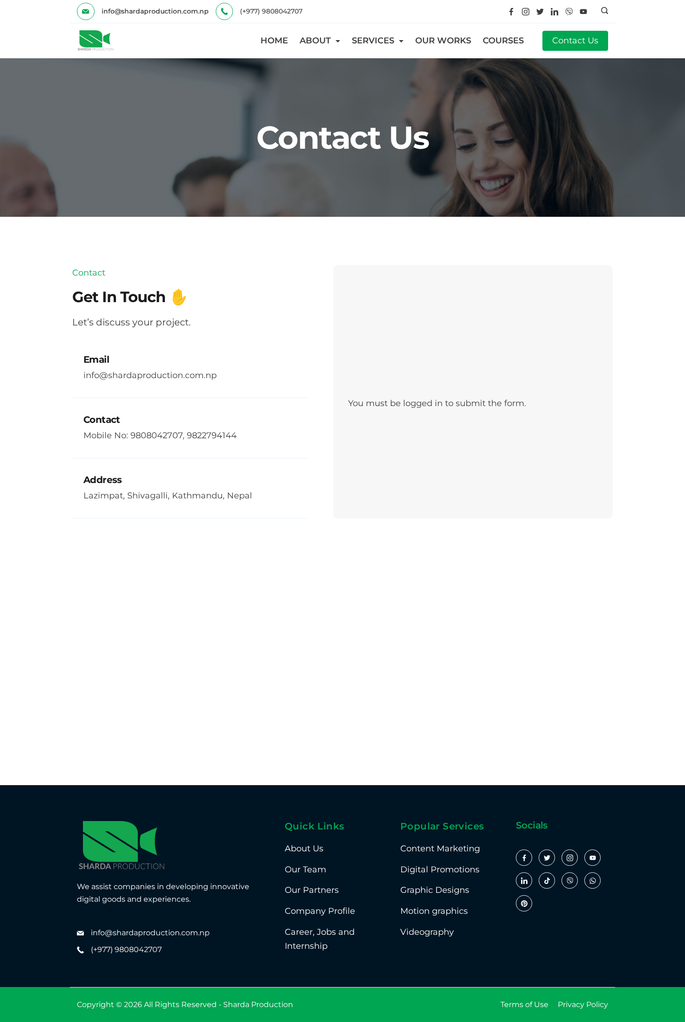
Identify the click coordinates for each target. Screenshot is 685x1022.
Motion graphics (434, 911)
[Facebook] (511, 11)
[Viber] (569, 11)
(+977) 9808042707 (126, 949)
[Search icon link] (602, 12)
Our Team (305, 869)
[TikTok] (547, 880)
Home (274, 40)
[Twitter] (540, 11)
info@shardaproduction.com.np (155, 11)
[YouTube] (583, 11)
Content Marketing (440, 848)
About (315, 40)
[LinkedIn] (554, 11)
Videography (427, 932)
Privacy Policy (583, 1004)
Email (96, 359)
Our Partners (312, 890)
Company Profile (320, 911)
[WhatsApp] (592, 880)
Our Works (443, 40)
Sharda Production (258, 1004)
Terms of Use (524, 1004)
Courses (503, 40)
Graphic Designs (434, 890)
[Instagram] (525, 11)
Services (373, 40)
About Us (304, 848)
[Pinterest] (524, 903)
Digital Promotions (440, 869)
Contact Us (575, 40)
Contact (101, 419)
